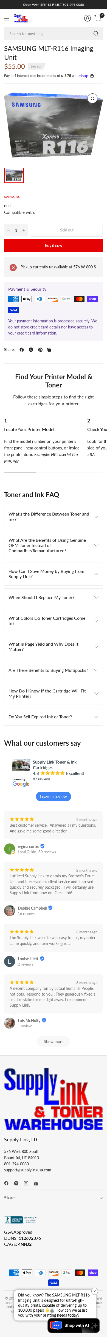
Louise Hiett (28, 958)
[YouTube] (38, 1183)
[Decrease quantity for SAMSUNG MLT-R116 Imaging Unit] (8, 230)
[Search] (96, 33)
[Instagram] (28, 1183)
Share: (9, 350)
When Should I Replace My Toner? (41, 597)
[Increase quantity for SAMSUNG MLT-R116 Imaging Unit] (23, 230)
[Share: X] (31, 349)
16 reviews (26, 913)
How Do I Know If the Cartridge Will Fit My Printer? (47, 693)
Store (9, 1197)
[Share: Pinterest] (40, 349)
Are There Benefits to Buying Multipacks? (48, 670)
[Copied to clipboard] (48, 349)
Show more (53, 1041)
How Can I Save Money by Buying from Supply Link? (46, 573)
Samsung (12, 197)
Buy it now (53, 245)
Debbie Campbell (32, 908)
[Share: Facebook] (21, 349)
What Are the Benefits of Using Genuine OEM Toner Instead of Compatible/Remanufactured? (47, 545)
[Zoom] (92, 98)
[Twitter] (18, 1183)
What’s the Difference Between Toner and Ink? (49, 516)
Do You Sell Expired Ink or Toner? (40, 716)
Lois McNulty (29, 1020)
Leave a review (53, 796)
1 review (25, 1026)
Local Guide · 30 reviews (37, 852)
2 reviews (25, 964)
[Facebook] (8, 1183)
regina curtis (28, 846)
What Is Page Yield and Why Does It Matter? (43, 646)
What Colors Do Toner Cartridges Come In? (47, 620)
